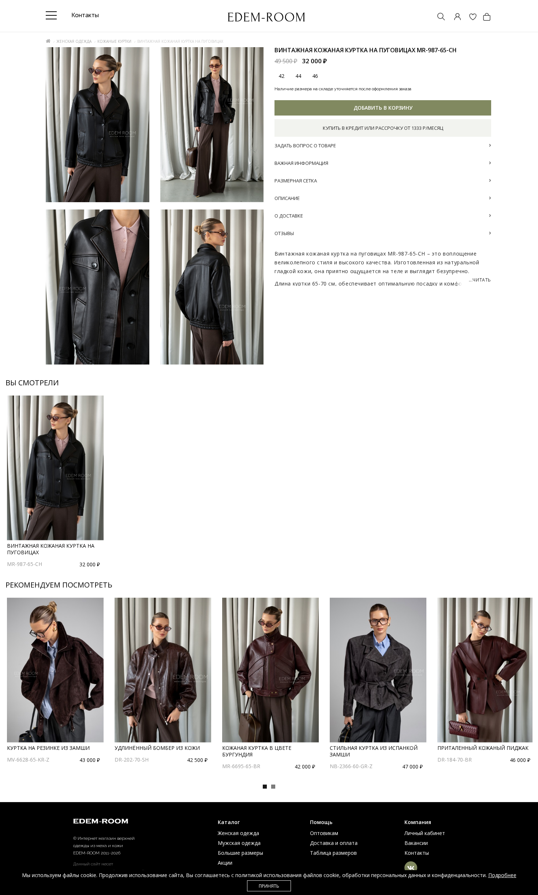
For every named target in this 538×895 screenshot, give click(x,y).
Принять (269, 886)
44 (298, 75)
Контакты (416, 852)
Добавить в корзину (383, 107)
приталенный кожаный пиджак (482, 747)
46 (315, 75)
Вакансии (416, 842)
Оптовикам (324, 833)
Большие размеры (240, 852)
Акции (225, 862)
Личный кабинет (424, 833)
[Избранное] (469, 17)
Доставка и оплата (334, 842)
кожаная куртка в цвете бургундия (256, 751)
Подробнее (502, 875)
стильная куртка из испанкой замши (374, 751)
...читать (480, 280)
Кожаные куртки (114, 41)
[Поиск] (437, 17)
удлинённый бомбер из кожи (157, 747)
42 (281, 75)
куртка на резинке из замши (48, 747)
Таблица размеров (333, 852)
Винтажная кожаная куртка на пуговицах (50, 549)
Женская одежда (73, 41)
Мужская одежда (239, 842)
